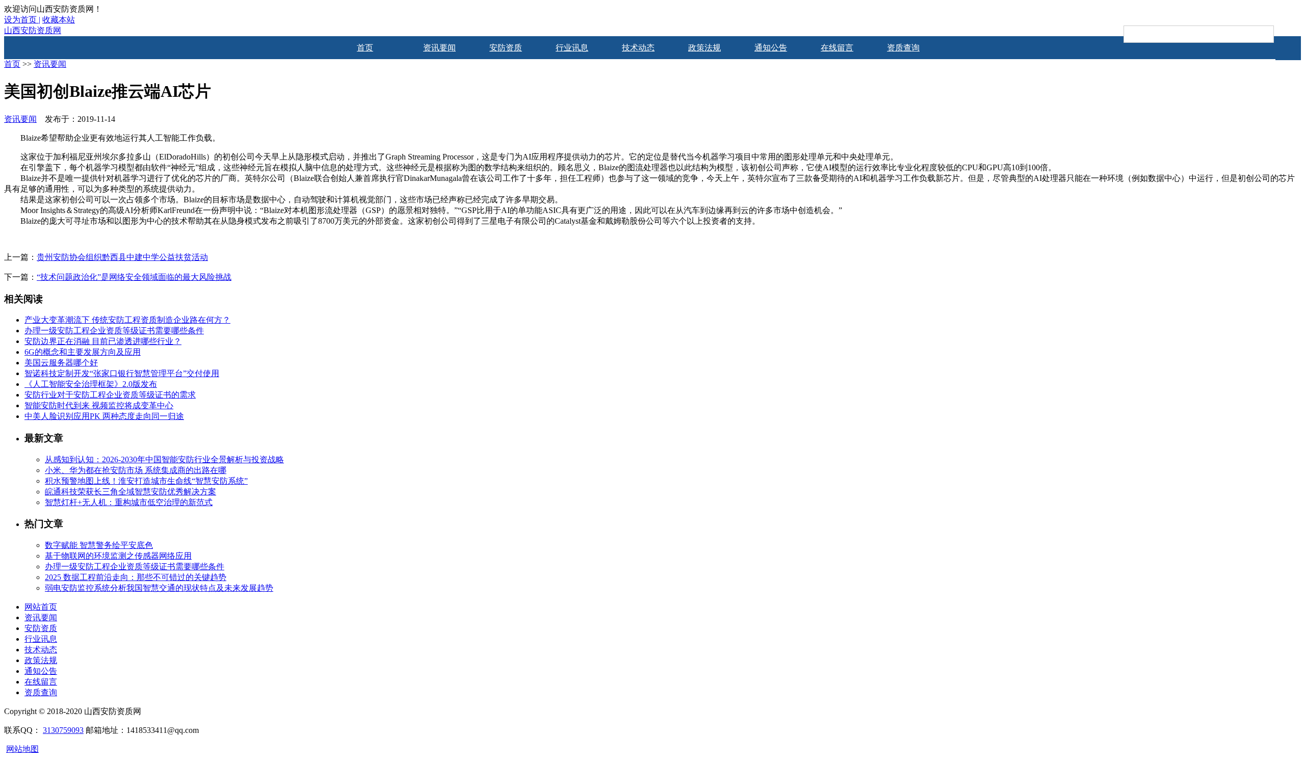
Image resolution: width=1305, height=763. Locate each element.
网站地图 (22, 749)
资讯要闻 (439, 47)
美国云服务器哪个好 (61, 362)
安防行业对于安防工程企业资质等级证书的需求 (110, 394)
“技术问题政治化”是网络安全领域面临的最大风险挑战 (134, 277)
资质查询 (903, 47)
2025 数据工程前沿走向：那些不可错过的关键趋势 (135, 577)
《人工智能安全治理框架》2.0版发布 (90, 384)
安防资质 (505, 47)
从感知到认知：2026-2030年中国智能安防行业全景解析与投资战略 (164, 459)
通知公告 (770, 47)
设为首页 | (22, 19)
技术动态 (638, 47)
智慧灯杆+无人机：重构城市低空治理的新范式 (129, 502)
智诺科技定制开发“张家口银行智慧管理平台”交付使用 (121, 373)
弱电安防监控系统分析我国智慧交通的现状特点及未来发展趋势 (159, 588)
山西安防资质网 (32, 30)
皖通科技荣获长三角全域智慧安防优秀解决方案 (130, 491)
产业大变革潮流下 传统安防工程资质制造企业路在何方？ (127, 319)
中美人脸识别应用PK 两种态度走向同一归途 (104, 416)
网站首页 (40, 606)
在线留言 (837, 47)
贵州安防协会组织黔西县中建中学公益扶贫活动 (122, 257)
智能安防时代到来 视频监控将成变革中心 (98, 405)
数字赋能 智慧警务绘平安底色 (99, 545)
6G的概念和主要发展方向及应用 (82, 352)
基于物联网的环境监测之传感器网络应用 (118, 555)
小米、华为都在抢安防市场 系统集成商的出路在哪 (135, 470)
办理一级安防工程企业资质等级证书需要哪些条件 (114, 330)
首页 (365, 47)
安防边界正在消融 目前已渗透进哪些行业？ (102, 341)
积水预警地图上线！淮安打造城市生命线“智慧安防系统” (146, 481)
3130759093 (63, 730)
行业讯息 (572, 47)
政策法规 (704, 47)
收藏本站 (58, 19)
